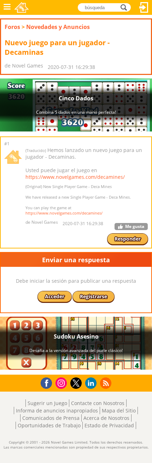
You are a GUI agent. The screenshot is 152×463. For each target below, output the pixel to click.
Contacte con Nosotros (97, 403)
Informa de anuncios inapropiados (57, 410)
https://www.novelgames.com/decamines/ (75, 177)
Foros (12, 27)
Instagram (62, 383)
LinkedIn (92, 383)
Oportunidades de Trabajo (49, 425)
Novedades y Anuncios (58, 27)
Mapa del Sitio (119, 410)
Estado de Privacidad (109, 425)
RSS (106, 383)
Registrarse (93, 296)
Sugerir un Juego (47, 403)
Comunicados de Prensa (51, 418)
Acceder (143, 7)
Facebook (48, 382)
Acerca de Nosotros (106, 418)
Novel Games (21, 7)
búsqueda (126, 7)
